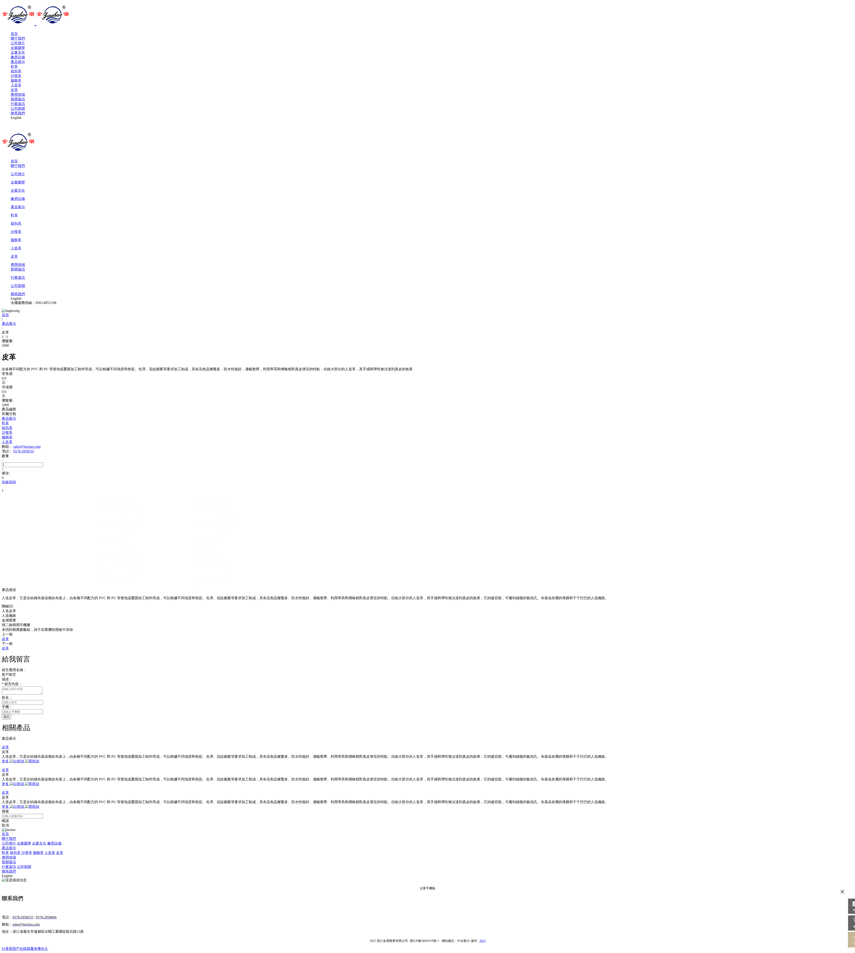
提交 (6, 716)
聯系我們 (18, 113)
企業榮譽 (18, 48)
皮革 (14, 90)
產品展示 (18, 62)
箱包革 (16, 71)
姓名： (7, 697)
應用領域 (18, 94)
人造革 (16, 85)
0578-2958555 (23, 451)
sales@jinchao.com (27, 446)
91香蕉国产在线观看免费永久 (25, 949)
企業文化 (18, 52)
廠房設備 (18, 57)
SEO (482, 941)
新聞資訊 (18, 99)
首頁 (14, 34)
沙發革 (16, 76)
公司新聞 (18, 108)
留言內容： (12, 684)
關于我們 (18, 38)
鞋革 (14, 66)
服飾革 (16, 80)
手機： (7, 707)
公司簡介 (18, 43)
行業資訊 (18, 104)
